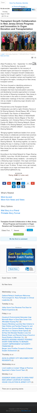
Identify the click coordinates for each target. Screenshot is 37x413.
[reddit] (14, 186)
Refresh (30, 230)
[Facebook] (4, 183)
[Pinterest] (33, 183)
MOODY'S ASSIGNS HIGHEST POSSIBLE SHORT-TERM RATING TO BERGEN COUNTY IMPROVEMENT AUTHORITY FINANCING (17, 342)
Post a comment (18, 234)
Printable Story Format (10, 213)
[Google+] (9, 183)
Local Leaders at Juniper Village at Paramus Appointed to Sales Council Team (17, 369)
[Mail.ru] (23, 183)
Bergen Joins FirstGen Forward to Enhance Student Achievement (17, 349)
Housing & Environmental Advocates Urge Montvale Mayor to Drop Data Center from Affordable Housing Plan (17, 319)
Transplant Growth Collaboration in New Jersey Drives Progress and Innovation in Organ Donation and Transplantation (18, 24)
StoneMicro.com (26, 411)
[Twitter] (18, 186)
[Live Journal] (18, 183)
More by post (6, 197)
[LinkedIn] (14, 183)
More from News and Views (12, 199)
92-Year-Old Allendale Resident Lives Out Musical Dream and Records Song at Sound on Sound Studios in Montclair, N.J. (18, 335)
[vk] (23, 186)
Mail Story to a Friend (10, 210)
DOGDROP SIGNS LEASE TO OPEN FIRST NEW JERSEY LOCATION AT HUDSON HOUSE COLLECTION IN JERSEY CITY (17, 379)
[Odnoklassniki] (28, 183)
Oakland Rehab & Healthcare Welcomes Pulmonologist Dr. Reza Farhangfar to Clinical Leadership (18, 297)
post (3, 54)
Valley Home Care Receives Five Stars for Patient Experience (16, 308)
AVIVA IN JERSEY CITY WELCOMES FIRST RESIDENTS (18, 359)
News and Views (4, 55)
